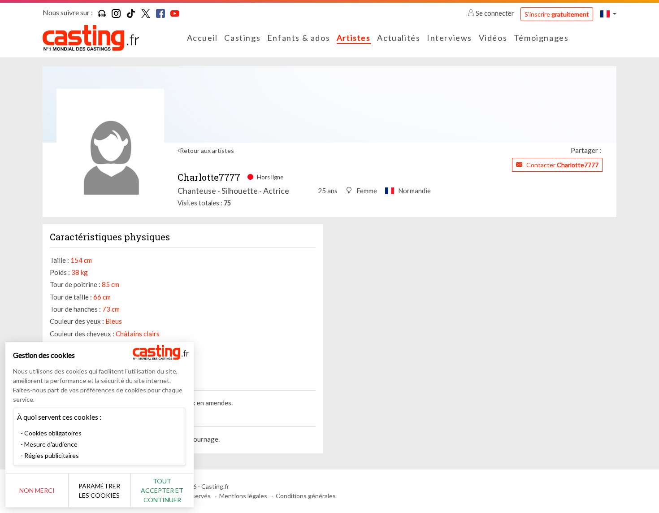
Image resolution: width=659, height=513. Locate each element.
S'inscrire (557, 14)
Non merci (37, 490)
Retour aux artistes (207, 150)
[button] (608, 13)
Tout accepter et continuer (162, 490)
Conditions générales (306, 496)
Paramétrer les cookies (99, 490)
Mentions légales (243, 496)
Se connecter (495, 13)
